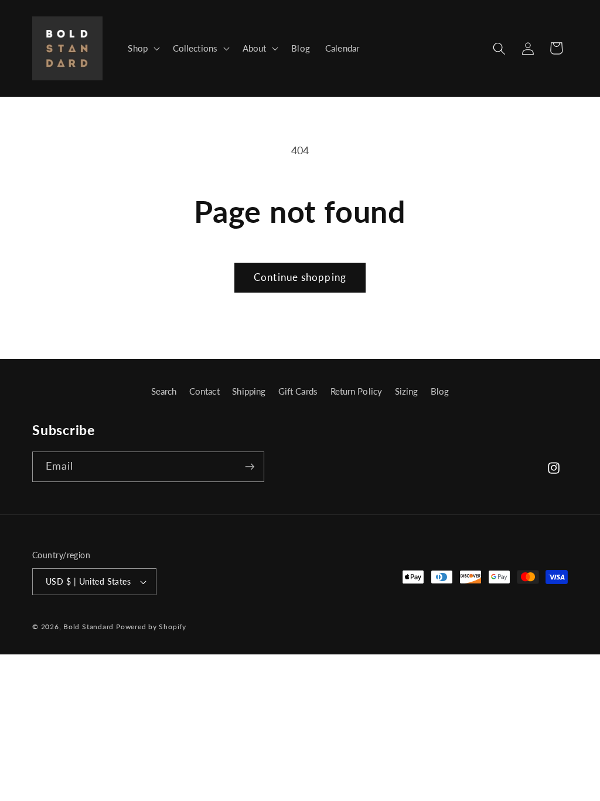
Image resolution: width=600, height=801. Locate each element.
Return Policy (356, 391)
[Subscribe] (250, 467)
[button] (142, 48)
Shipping (248, 391)
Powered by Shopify (151, 626)
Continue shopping (300, 277)
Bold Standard (88, 626)
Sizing (406, 391)
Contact (204, 391)
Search (164, 391)
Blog (440, 391)
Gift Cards (298, 391)
